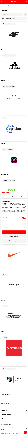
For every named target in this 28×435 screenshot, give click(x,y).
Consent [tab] (5, 196)
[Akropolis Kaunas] (14, 2)
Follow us (3, 419)
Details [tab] (14, 196)
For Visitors (4, 410)
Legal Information (6, 414)
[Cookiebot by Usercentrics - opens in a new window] (22, 193)
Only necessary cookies (14, 241)
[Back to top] (25, 432)
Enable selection (14, 236)
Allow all (14, 232)
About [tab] (22, 196)
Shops (9, 6)
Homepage (4, 6)
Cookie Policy (14, 213)
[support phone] (1, 1)
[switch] (24, 221)
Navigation (3, 409)
